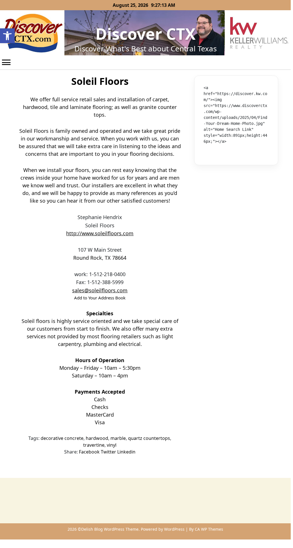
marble (118, 438)
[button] (7, 35)
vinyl (111, 445)
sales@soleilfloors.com (99, 290)
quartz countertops (149, 438)
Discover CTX (145, 33)
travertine (93, 445)
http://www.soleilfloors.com (99, 233)
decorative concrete (62, 438)
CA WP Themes (209, 529)
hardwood (97, 438)
